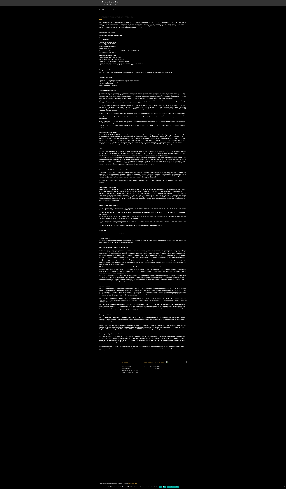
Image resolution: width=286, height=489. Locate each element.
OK (160, 486)
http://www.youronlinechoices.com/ (160, 277)
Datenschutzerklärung (173, 486)
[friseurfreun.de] (110, 3)
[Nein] (284, 487)
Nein (164, 486)
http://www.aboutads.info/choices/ (132, 277)
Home (100, 9)
